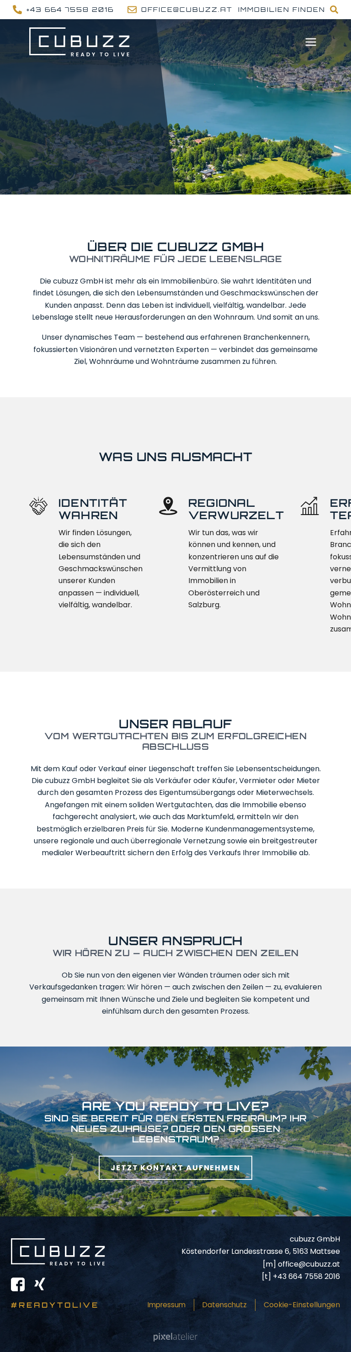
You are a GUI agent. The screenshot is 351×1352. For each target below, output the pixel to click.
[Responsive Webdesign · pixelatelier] (175, 1336)
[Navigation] (311, 42)
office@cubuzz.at (309, 1264)
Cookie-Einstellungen (302, 1304)
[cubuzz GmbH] (79, 42)
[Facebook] (18, 1284)
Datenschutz (224, 1305)
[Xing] (40, 1284)
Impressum (167, 1305)
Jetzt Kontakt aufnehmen (175, 1168)
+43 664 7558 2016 (306, 1276)
